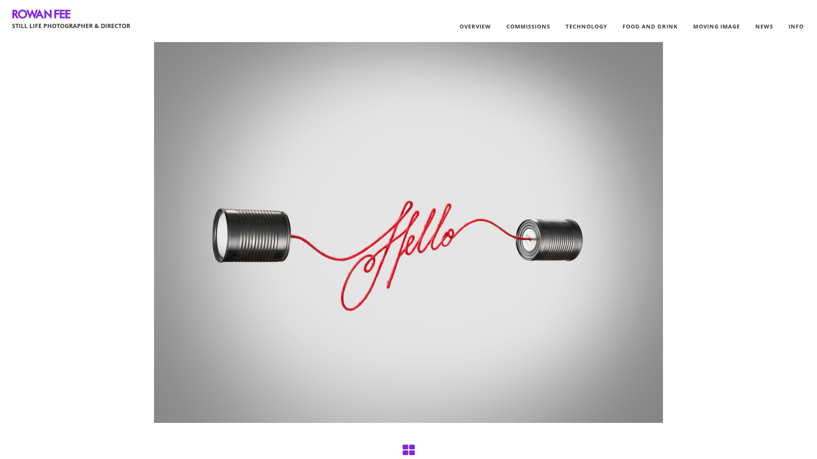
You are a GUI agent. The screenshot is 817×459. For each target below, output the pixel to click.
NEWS (764, 26)
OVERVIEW (475, 26)
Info (796, 26)
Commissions (528, 26)
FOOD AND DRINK (650, 26)
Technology (586, 26)
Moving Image (716, 26)
